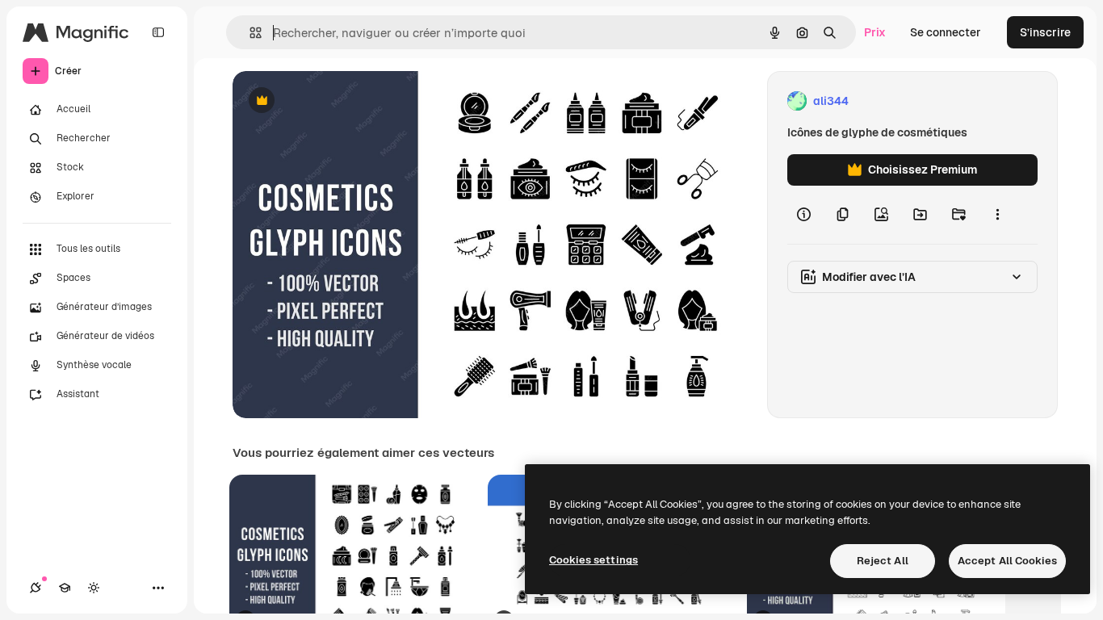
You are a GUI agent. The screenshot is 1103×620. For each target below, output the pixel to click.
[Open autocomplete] (249, 33)
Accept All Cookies (1007, 561)
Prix (875, 32)
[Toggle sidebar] (158, 32)
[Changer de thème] (94, 588)
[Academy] (65, 588)
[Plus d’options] (997, 215)
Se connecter (945, 32)
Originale (339, 101)
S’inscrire (1045, 32)
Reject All (882, 561)
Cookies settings (593, 560)
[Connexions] (35, 588)
